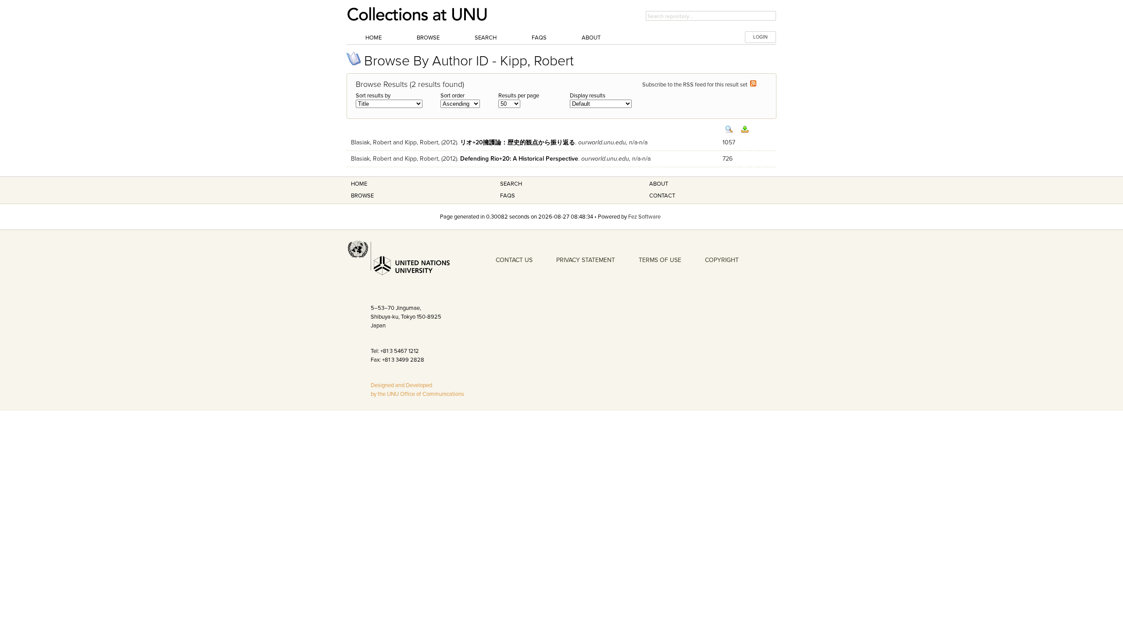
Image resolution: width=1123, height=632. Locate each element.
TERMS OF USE (660, 260)
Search (486, 37)
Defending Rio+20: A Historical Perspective (519, 158)
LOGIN (760, 37)
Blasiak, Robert (371, 142)
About (591, 37)
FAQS (507, 195)
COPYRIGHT (722, 260)
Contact (662, 195)
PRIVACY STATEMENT (585, 260)
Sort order (452, 95)
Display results (587, 95)
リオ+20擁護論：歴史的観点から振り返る (517, 142)
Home (373, 37)
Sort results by (373, 95)
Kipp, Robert (421, 142)
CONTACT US (514, 260)
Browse (428, 37)
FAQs (539, 37)
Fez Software (644, 216)
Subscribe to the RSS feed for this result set (696, 84)
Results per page (518, 95)
